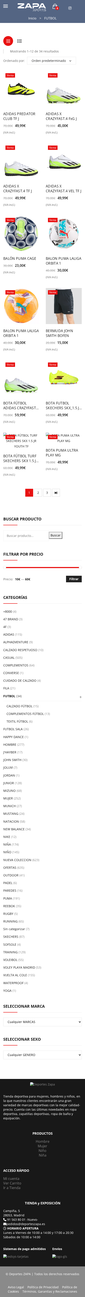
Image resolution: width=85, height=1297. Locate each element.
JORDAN (9, 775)
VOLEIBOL (10, 960)
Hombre (42, 1141)
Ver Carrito (12, 1183)
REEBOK (9, 906)
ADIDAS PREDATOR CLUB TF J (19, 116)
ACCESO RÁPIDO (16, 1170)
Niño (42, 1150)
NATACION (11, 821)
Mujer (42, 1146)
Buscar (56, 535)
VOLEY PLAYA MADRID (19, 967)
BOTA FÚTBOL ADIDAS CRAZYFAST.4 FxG (21, 405)
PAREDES (9, 890)
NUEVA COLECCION (17, 860)
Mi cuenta (11, 1178)
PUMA (7, 898)
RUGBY (8, 914)
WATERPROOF (13, 983)
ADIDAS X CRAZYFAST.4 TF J (17, 188)
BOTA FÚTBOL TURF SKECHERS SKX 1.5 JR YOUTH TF (20, 458)
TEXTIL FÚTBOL (17, 721)
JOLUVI (8, 767)
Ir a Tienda (11, 1187)
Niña (42, 1155)
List (19, 41)
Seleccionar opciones (5, 134)
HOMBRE (9, 744)
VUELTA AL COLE (15, 975)
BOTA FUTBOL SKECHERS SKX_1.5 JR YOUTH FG (63, 405)
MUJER (8, 798)
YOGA (7, 990)
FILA (6, 688)
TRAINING (10, 952)
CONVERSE (11, 673)
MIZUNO (9, 791)
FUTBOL (9, 696)
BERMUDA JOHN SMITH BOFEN (59, 333)
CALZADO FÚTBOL (19, 706)
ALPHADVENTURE (15, 642)
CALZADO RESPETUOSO (20, 650)
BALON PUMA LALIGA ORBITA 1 (63, 261)
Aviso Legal (16, 1287)
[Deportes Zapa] (32, 7)
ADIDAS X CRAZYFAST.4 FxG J (61, 116)
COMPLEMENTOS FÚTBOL (25, 714)
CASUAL (9, 657)
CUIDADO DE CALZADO (19, 680)
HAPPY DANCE (13, 737)
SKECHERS (10, 937)
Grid (8, 41)
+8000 (7, 611)
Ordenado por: (14, 61)
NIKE (6, 837)
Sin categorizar (14, 929)
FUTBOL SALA (13, 729)
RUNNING (10, 921)
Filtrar (73, 579)
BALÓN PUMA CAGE (19, 258)
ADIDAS (8, 634)
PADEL (7, 883)
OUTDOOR (11, 875)
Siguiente (56, 493)
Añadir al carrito (5, 273)
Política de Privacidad (43, 1287)
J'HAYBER (9, 752)
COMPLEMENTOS (15, 665)
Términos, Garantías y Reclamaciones (49, 1291)
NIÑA (7, 844)
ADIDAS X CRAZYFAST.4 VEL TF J (63, 188)
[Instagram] (70, 8)
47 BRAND (10, 619)
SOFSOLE (9, 944)
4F (5, 627)
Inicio (32, 18)
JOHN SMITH (12, 760)
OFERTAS (9, 867)
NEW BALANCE (14, 829)
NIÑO (7, 852)
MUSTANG (10, 813)
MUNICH (9, 806)
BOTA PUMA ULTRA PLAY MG (62, 453)
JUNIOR (8, 783)
